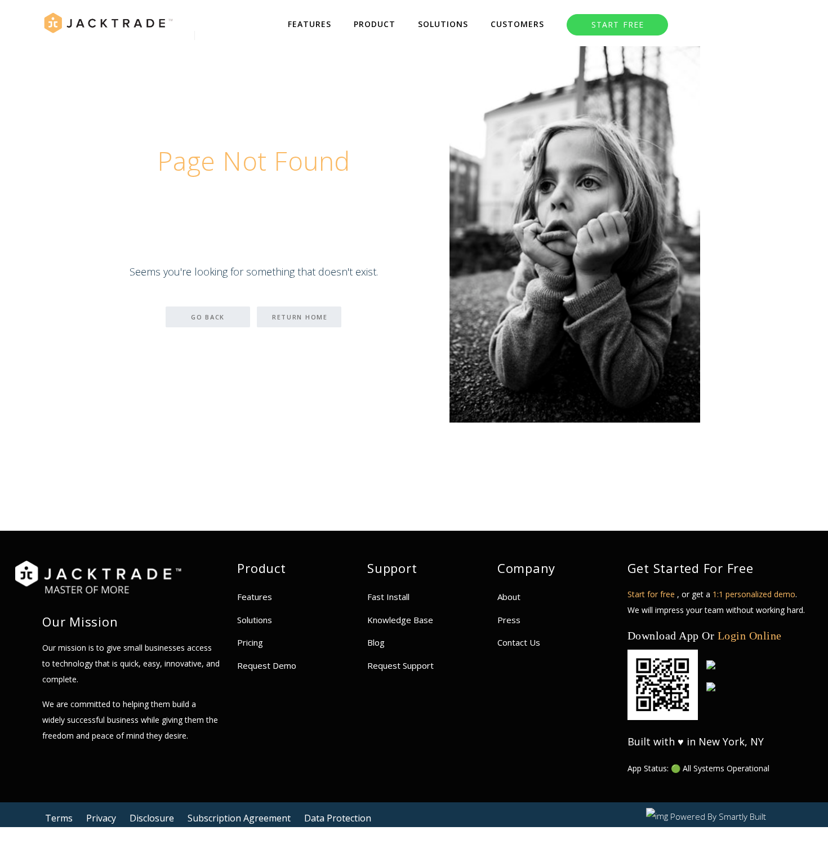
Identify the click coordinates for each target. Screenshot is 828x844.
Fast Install (388, 596)
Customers (517, 24)
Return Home (300, 317)
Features (309, 24)
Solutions (443, 24)
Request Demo (266, 665)
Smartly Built (742, 816)
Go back (208, 317)
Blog (376, 642)
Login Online (750, 635)
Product (374, 24)
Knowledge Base (400, 619)
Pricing (250, 642)
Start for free (652, 594)
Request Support (400, 665)
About (508, 596)
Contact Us (518, 642)
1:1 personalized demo (754, 594)
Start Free (624, 24)
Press (508, 619)
